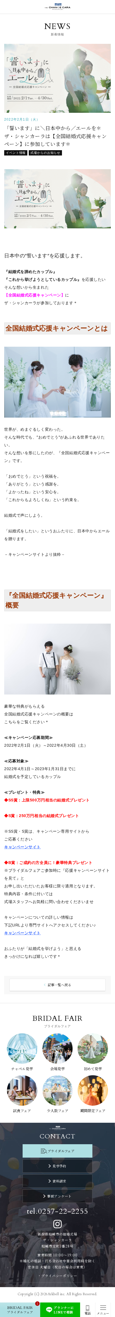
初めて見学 (93, 1068)
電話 (88, 1313)
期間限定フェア (93, 1110)
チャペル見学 (22, 1068)
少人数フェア (57, 1110)
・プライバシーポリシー (58, 1275)
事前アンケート (59, 1196)
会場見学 (57, 1068)
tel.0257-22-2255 (57, 1211)
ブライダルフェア (61, 1150)
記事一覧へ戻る (59, 984)
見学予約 (59, 1165)
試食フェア (22, 1110)
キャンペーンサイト (22, 933)
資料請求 (59, 1181)
